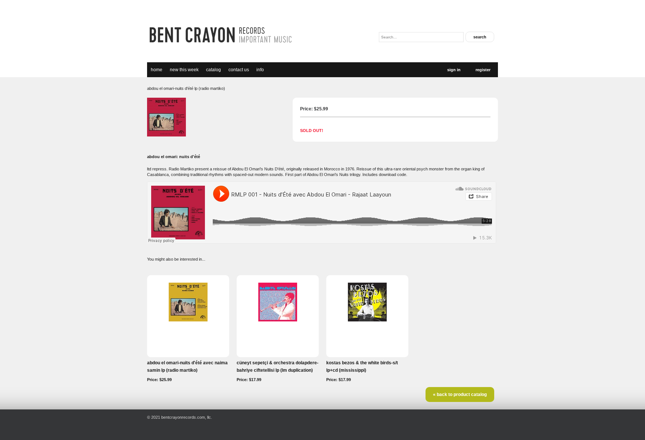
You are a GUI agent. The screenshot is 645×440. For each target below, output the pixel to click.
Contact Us (238, 69)
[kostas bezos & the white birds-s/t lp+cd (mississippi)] (367, 320)
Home (156, 69)
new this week (184, 69)
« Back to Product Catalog (460, 394)
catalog (213, 69)
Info (260, 69)
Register (483, 69)
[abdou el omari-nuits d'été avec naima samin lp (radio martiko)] (188, 320)
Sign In (454, 69)
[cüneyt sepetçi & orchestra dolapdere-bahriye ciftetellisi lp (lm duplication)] (277, 320)
